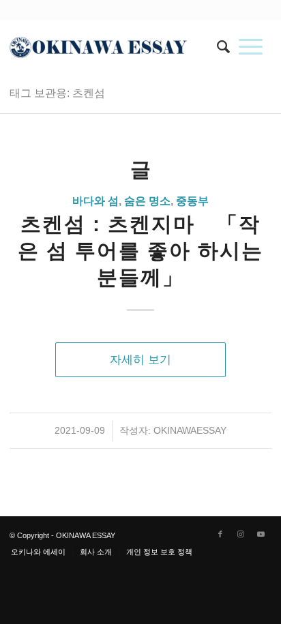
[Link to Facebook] (220, 534)
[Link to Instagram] (241, 534)
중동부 (192, 201)
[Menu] (250, 47)
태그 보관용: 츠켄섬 (57, 93)
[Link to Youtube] (261, 534)
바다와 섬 (95, 201)
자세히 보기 (140, 359)
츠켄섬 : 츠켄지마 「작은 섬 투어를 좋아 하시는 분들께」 (140, 250)
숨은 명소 (147, 201)
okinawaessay (189, 430)
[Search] (219, 47)
